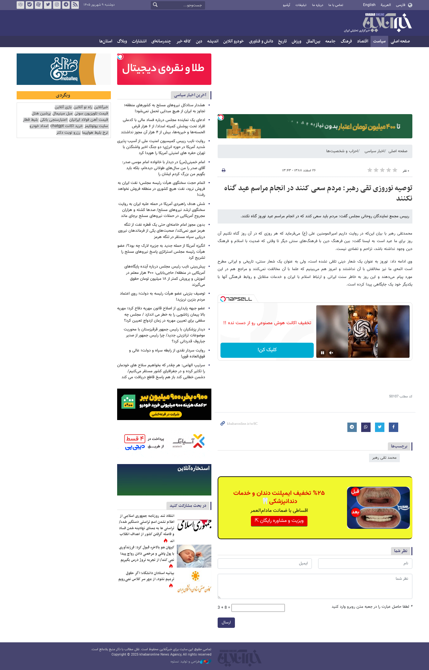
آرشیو (286, 5)
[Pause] (322, 353)
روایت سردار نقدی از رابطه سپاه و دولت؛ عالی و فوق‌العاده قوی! (167, 353)
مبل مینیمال (62, 114)
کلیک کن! (267, 350)
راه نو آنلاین (82, 107)
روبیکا (20, 5)
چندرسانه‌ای (161, 41)
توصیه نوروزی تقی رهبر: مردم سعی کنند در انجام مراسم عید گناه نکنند (318, 193)
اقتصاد (362, 41)
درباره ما (317, 5)
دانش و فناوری (261, 41)
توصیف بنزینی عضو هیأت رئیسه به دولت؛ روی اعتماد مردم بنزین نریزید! (162, 297)
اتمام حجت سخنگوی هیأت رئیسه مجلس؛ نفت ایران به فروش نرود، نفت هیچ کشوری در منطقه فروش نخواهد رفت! (161, 189)
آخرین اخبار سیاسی (190, 95)
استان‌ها (105, 41)
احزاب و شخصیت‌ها (342, 151)
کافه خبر (183, 41)
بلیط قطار (30, 120)
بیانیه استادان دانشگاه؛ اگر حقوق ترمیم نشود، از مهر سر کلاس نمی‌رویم (146, 576)
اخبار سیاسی (374, 151)
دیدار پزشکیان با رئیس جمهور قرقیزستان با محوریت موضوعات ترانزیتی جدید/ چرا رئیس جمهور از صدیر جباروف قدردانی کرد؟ (164, 335)
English (369, 5)
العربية (386, 5)
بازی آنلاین (63, 107)
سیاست (379, 41)
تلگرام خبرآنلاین (66, 5)
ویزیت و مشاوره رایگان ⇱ (279, 521)
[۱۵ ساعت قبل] (194, 556)
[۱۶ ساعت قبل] (194, 524)
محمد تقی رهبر (384, 458)
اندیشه (212, 41)
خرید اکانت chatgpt (66, 126)
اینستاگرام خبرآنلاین (57, 5)
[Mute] (331, 353)
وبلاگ (122, 41)
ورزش (296, 41)
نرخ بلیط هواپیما (95, 133)
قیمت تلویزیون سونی (91, 114)
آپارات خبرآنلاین (38, 5)
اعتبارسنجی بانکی (53, 120)
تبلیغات (301, 5)
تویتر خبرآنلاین (48, 5)
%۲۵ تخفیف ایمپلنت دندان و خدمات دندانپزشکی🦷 (279, 497)
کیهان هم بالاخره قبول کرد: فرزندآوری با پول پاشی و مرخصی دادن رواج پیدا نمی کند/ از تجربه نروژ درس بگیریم (146, 553)
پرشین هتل (41, 114)
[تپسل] (221, 117)
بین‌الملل (313, 41)
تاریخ (282, 41)
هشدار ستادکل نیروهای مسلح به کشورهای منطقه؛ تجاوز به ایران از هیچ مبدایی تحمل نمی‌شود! (164, 108)
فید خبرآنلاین (75, 5)
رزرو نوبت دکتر (68, 133)
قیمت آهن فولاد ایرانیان (88, 120)
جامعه (330, 41)
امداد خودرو (39, 126)
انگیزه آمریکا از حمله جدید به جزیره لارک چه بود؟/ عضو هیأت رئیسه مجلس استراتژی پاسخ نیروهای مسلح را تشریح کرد (161, 252)
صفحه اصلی (400, 41)
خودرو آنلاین (233, 41)
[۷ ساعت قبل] (194, 581)
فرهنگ (346, 41)
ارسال (226, 622)
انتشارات (139, 41)
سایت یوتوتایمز (96, 126)
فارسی (400, 5)
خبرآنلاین (377, 23)
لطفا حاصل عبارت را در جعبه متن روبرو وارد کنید (372, 607)
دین (199, 41)
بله (29, 5)
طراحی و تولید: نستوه (185, 661)
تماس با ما (336, 5)
